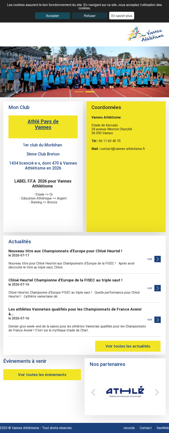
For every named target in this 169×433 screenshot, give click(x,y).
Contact (146, 428)
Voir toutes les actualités (128, 346)
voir (149, 259)
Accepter (52, 15)
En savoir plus (121, 15)
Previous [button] (93, 392)
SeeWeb (163, 428)
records (130, 428)
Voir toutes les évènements (42, 374)
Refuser (89, 15)
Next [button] (157, 392)
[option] (125, 392)
